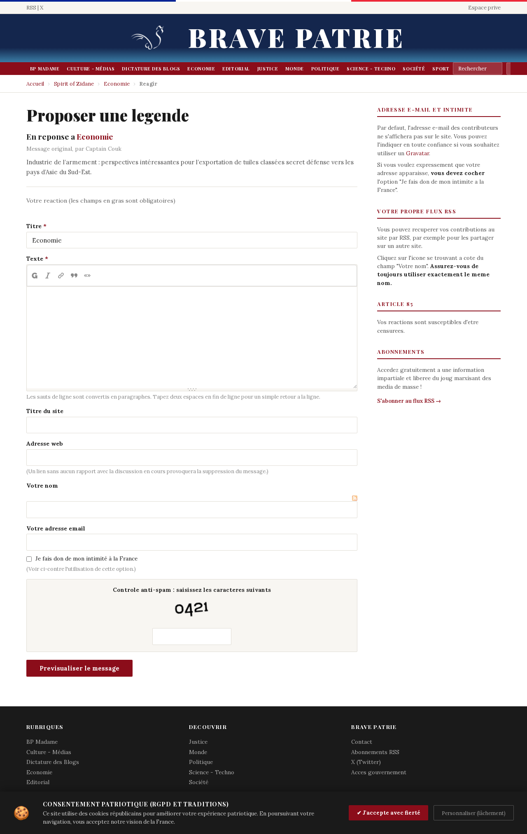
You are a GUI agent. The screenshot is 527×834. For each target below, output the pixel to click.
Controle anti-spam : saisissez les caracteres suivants (192, 589)
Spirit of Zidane (74, 83)
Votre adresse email (55, 528)
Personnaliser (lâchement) (474, 813)
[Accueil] (150, 38)
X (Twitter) (366, 762)
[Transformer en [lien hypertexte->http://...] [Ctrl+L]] (61, 275)
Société (414, 68)
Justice (267, 68)
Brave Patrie (296, 36)
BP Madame (45, 68)
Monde (294, 68)
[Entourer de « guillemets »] (87, 275)
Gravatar (417, 153)
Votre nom (42, 485)
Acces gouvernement (378, 772)
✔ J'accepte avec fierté (388, 812)
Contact (361, 741)
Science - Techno (371, 68)
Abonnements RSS (375, 752)
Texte (34, 258)
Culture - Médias (90, 68)
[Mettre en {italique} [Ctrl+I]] (47, 275)
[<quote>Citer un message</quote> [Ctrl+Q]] (74, 275)
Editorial (236, 68)
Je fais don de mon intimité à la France (86, 558)
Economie (201, 68)
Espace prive (484, 7)
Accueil (35, 83)
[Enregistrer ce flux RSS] (354, 497)
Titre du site (44, 411)
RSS (31, 7)
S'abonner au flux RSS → (409, 400)
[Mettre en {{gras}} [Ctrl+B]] (34, 275)
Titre (34, 226)
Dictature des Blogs (151, 68)
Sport (440, 68)
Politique (325, 68)
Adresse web (44, 443)
